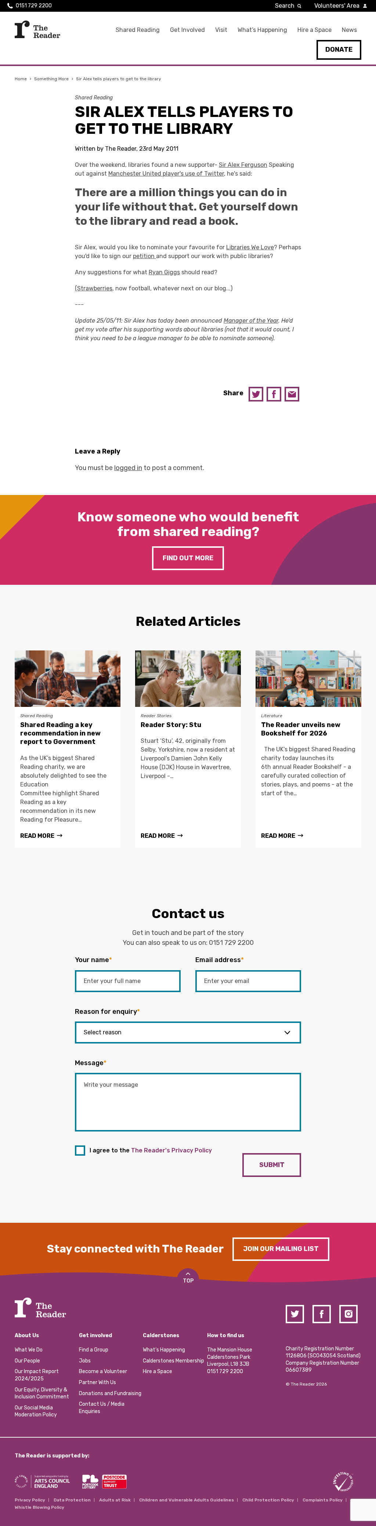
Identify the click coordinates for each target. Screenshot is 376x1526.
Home (21, 78)
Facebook (274, 394)
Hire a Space (314, 29)
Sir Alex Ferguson (243, 164)
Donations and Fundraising (110, 1393)
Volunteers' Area (336, 5)
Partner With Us (97, 1382)
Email (292, 394)
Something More (51, 78)
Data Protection (72, 1500)
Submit (272, 1165)
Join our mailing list (281, 1249)
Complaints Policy (323, 1500)
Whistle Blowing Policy (39, 1507)
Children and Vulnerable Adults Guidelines (186, 1500)
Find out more (188, 558)
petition (144, 256)
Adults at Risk (115, 1500)
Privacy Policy (30, 1500)
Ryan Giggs (164, 272)
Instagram (348, 1314)
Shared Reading (138, 29)
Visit (221, 29)
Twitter (256, 394)
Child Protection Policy (268, 1500)
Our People (27, 1361)
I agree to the (151, 1150)
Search (284, 5)
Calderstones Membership (173, 1361)
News (349, 29)
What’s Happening (262, 29)
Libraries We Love (250, 247)
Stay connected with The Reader (135, 1248)
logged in (128, 468)
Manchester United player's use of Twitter (166, 173)
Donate (338, 49)
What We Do (29, 1350)
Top (188, 1281)
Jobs (85, 1361)
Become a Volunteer (103, 1371)
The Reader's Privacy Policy (171, 1150)
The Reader (37, 29)
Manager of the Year (251, 320)
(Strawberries (93, 288)
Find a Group (93, 1350)
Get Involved (187, 29)
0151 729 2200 (34, 6)
